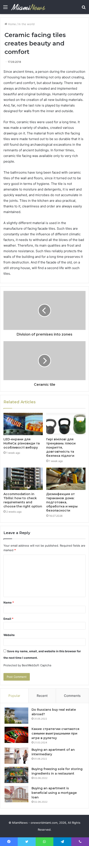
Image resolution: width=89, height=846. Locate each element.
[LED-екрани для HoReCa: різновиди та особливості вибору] (23, 424)
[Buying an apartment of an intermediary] (16, 756)
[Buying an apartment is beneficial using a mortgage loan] (16, 794)
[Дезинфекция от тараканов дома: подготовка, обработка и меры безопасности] (66, 479)
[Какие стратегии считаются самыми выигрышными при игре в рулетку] (16, 735)
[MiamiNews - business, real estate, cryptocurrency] (28, 7)
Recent (42, 696)
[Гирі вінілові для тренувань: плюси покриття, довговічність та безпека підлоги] (66, 424)
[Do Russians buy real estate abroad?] (16, 715)
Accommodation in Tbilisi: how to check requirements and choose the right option (22, 500)
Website (9, 635)
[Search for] (83, 8)
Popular (14, 696)
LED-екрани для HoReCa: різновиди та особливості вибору (21, 443)
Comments (72, 696)
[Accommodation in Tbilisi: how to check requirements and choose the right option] (23, 479)
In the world (26, 24)
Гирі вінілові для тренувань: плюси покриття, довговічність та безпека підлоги (61, 447)
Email (8, 618)
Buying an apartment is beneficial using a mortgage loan (54, 792)
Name (8, 602)
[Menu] (5, 8)
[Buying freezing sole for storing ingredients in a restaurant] (16, 775)
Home (11, 24)
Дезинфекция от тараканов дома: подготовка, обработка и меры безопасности (62, 502)
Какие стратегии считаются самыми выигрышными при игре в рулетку (55, 733)
